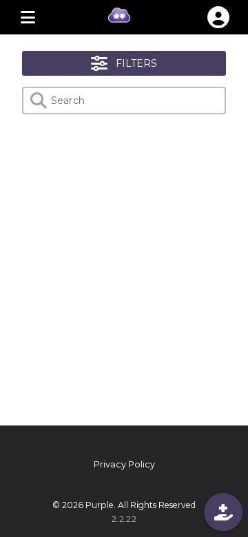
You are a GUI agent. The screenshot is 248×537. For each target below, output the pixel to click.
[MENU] (27, 17)
